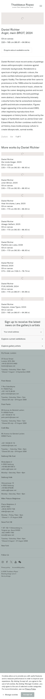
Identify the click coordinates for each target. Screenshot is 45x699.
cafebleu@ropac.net (9, 445)
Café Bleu (5, 428)
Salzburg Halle (6, 477)
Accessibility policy (18, 567)
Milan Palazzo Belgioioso (10, 498)
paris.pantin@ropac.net (10, 417)
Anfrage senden (40, 332)
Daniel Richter (10, 29)
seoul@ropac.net (7, 535)
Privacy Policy (30, 689)
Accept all (27, 695)
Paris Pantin (6, 404)
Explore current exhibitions (13, 339)
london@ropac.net (8, 366)
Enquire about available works (16, 50)
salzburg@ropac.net (8, 469)
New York (5, 546)
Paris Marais (6, 381)
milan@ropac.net (7, 511)
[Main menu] (40, 6)
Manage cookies (11, 695)
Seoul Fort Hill (6, 522)
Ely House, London (8, 353)
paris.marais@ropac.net (10, 394)
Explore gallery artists (11, 346)
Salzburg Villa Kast (8, 456)
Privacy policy (5, 567)
